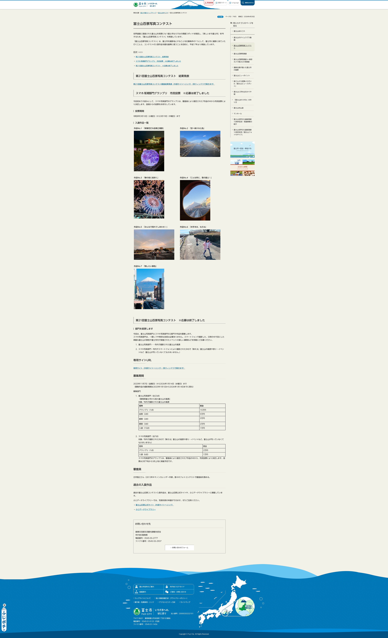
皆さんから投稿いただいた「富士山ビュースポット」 (242, 83)
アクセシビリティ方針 (167, 602)
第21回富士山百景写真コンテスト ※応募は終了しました (157, 66)
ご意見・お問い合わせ (178, 592)
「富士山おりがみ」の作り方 (242, 101)
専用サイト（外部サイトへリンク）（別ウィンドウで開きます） (159, 368)
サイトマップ (185, 602)
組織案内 (142, 592)
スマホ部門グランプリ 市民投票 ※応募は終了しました (158, 61)
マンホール (238, 113)
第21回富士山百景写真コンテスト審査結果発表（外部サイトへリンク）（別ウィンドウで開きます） (174, 84)
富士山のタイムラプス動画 (242, 39)
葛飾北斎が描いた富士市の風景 (242, 69)
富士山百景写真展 (240, 54)
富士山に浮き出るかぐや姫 (242, 93)
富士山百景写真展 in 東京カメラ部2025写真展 (243, 61)
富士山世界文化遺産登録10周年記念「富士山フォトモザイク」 (243, 132)
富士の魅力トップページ (148, 13)
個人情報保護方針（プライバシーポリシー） (172, 598)
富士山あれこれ (163, 13)
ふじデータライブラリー (146, 509)
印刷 (221, 16)
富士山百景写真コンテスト (242, 47)
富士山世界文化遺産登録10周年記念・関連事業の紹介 (243, 121)
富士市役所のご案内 (146, 587)
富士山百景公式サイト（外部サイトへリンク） (155, 505)
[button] (209, 2)
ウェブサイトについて (143, 598)
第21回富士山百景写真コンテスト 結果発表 (152, 57)
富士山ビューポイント (242, 75)
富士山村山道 (238, 108)
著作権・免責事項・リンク (144, 602)
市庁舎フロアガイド (177, 587)
